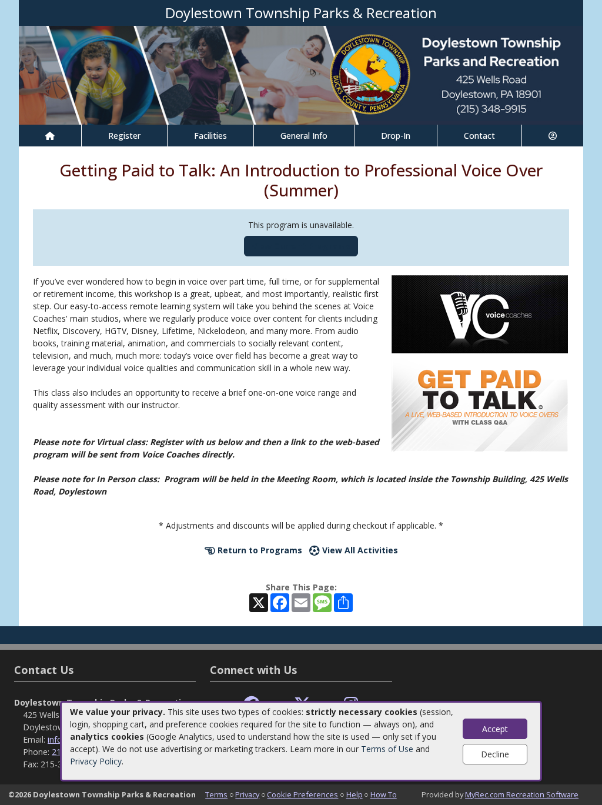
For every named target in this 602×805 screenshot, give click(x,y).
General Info (303, 135)
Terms (216, 794)
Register (124, 135)
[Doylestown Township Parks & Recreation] (301, 74)
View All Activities (359, 550)
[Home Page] (50, 135)
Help (354, 794)
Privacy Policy (96, 761)
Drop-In (395, 135)
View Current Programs (301, 246)
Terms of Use (387, 748)
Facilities (210, 135)
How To (383, 794)
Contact (479, 135)
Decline (495, 754)
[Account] (552, 135)
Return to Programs (258, 550)
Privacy (247, 794)
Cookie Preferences (302, 794)
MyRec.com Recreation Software (521, 794)
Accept (495, 728)
